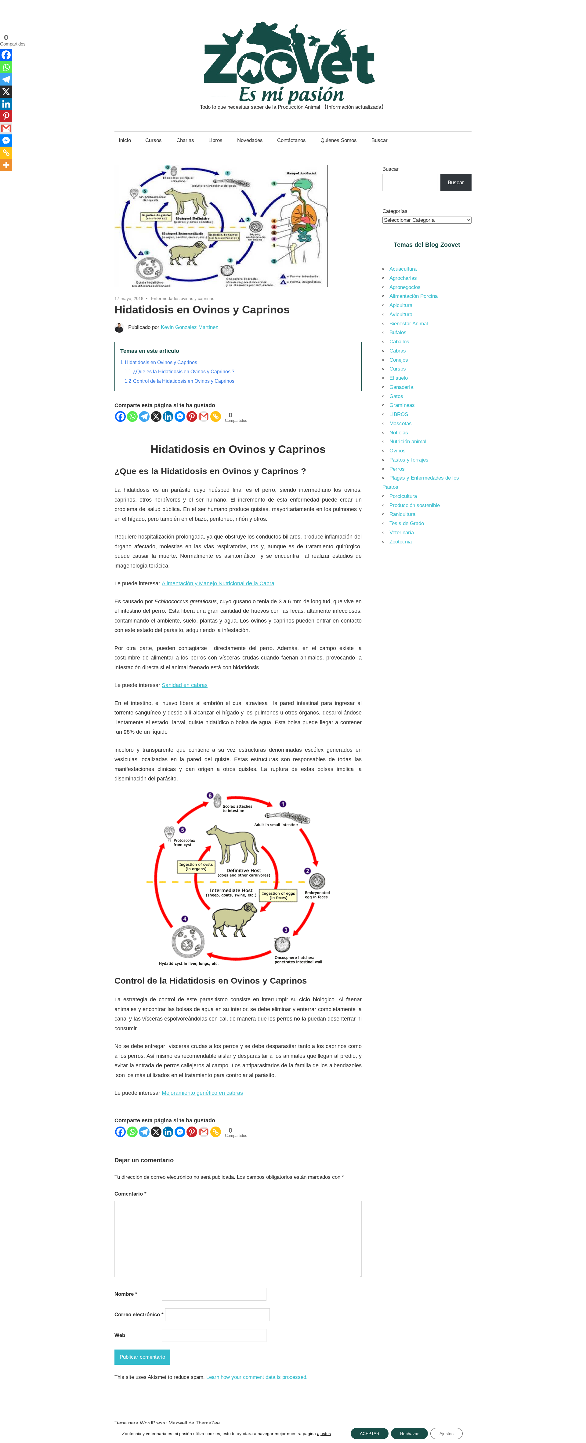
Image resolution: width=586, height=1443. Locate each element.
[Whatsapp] (132, 416)
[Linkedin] (168, 416)
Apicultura (400, 305)
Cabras (397, 351)
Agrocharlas (403, 278)
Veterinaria (401, 532)
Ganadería (401, 387)
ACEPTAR (369, 1433)
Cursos (153, 140)
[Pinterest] (191, 416)
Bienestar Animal (408, 324)
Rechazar (409, 1433)
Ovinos (397, 451)
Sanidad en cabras (185, 685)
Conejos (398, 360)
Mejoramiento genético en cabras (202, 1093)
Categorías (394, 211)
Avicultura (400, 314)
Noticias (398, 433)
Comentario (130, 1194)
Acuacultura (403, 269)
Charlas (185, 140)
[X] (156, 416)
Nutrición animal (407, 441)
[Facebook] (120, 416)
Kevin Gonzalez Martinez (189, 327)
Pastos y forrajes (409, 460)
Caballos (399, 342)
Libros (215, 140)
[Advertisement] (427, 653)
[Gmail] (203, 416)
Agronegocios (405, 287)
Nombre (125, 1294)
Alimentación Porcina (413, 296)
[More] (6, 165)
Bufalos (398, 332)
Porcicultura (403, 496)
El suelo (398, 378)
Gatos (396, 396)
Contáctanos (291, 140)
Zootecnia (400, 542)
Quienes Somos (338, 140)
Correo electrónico (139, 1314)
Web (119, 1335)
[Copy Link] (215, 416)
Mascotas (400, 423)
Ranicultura (402, 514)
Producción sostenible (414, 505)
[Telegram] (144, 416)
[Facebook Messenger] (180, 416)
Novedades (250, 140)
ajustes (324, 1433)
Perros (397, 469)
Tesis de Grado (406, 523)
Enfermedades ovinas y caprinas (182, 298)
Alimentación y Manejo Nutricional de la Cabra (218, 583)
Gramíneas (402, 405)
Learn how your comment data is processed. (257, 1377)
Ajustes (447, 1433)
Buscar (379, 140)
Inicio (125, 140)
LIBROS (398, 414)
